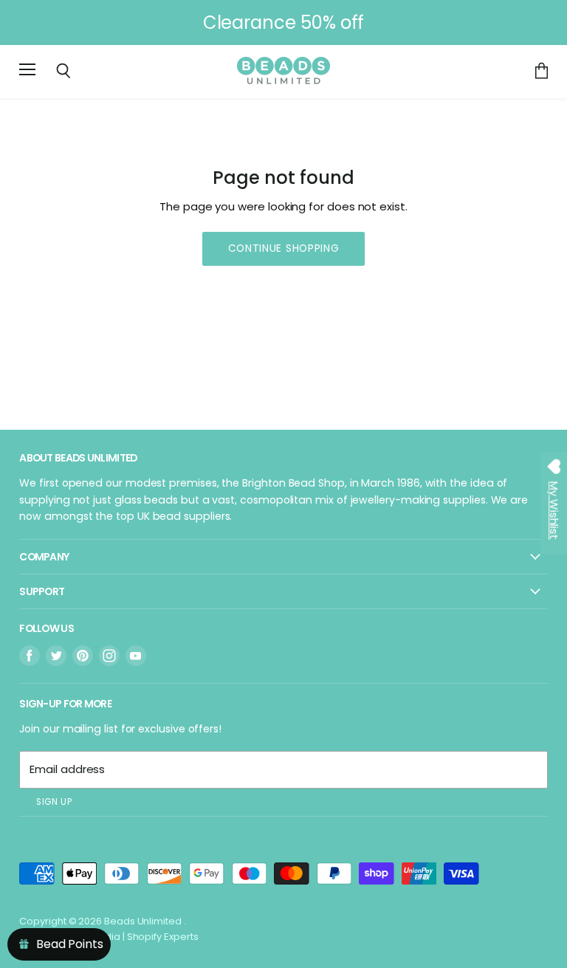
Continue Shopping (284, 248)
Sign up (54, 802)
